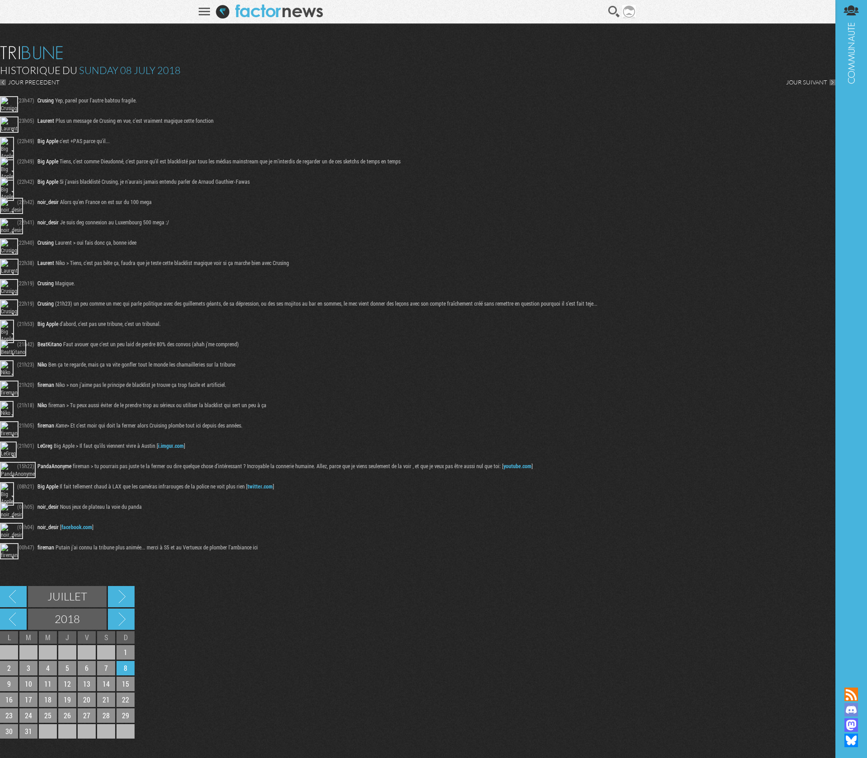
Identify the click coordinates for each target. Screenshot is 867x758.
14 (106, 683)
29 (125, 715)
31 (28, 731)
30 (9, 731)
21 (106, 699)
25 (47, 715)
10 (28, 683)
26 (67, 715)
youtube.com (517, 466)
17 (28, 699)
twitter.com (260, 486)
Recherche (614, 12)
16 (9, 699)
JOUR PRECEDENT (34, 82)
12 (67, 683)
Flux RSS (851, 694)
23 (9, 715)
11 (47, 683)
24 (28, 715)
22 (125, 699)
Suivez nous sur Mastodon (851, 725)
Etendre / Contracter (851, 679)
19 (67, 699)
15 (125, 683)
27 (86, 715)
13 (86, 683)
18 (47, 699)
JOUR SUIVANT (806, 82)
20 (86, 699)
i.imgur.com (171, 445)
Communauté (851, 335)
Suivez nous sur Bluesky (851, 740)
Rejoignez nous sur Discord (851, 709)
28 (106, 715)
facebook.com (76, 526)
